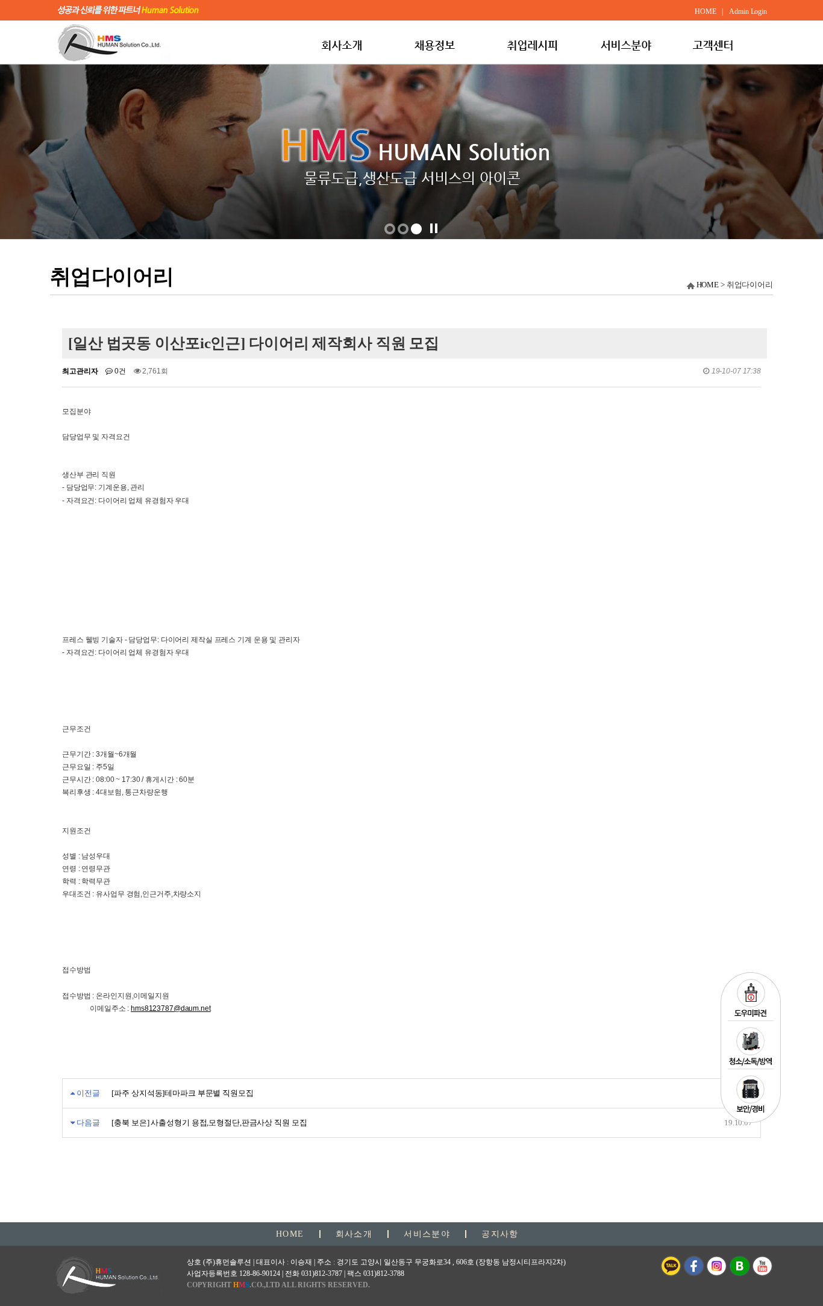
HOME (707, 284)
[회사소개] (389, 228)
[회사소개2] (416, 228)
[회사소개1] (403, 228)
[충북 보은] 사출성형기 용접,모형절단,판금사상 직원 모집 (209, 1122)
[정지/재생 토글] (434, 228)
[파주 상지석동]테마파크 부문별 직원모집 (182, 1093)
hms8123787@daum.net (171, 1008)
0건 (119, 371)
